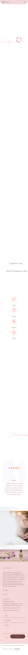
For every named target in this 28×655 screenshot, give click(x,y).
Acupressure (14, 124)
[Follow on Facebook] (4, 590)
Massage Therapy (14, 151)
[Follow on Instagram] (7, 590)
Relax (14, 305)
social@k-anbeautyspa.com (8, 601)
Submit (18, 636)
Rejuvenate (14, 327)
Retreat (14, 339)
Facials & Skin (14, 98)
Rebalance (14, 316)
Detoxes (14, 177)
